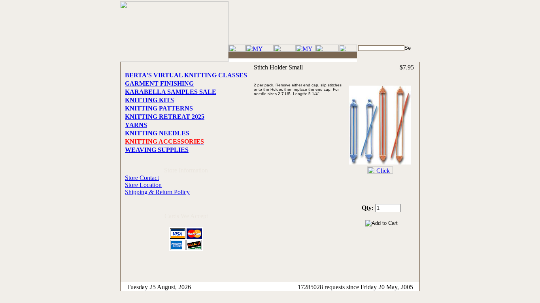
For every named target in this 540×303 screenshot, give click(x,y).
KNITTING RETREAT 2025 (164, 116)
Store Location (143, 184)
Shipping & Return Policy (157, 192)
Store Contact (142, 177)
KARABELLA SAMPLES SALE (170, 91)
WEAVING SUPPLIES (157, 149)
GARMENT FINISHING (159, 83)
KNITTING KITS (149, 100)
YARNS (136, 125)
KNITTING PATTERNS (159, 108)
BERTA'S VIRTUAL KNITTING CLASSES (186, 75)
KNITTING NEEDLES (157, 133)
